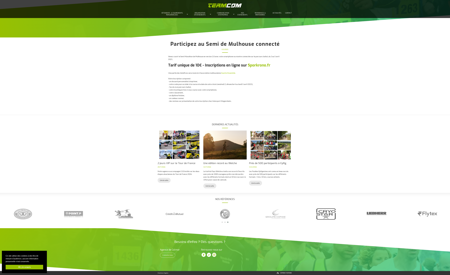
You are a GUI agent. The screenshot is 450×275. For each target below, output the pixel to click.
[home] (225, 5)
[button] (173, 13)
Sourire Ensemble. (228, 73)
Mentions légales (163, 273)
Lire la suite (164, 180)
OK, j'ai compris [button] (24, 267)
